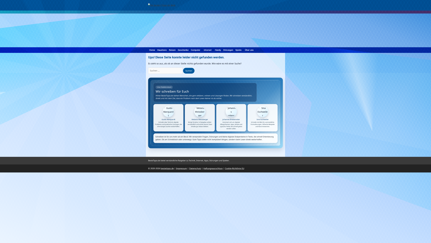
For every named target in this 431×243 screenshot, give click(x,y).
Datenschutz (195, 168)
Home (152, 50)
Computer (195, 50)
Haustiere (162, 50)
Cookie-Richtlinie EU (234, 168)
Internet (207, 50)
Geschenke (183, 50)
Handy (218, 50)
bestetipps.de (167, 168)
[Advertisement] (215, 30)
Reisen (172, 50)
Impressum (181, 168)
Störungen (228, 50)
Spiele (238, 50)
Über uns (249, 50)
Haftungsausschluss (213, 168)
